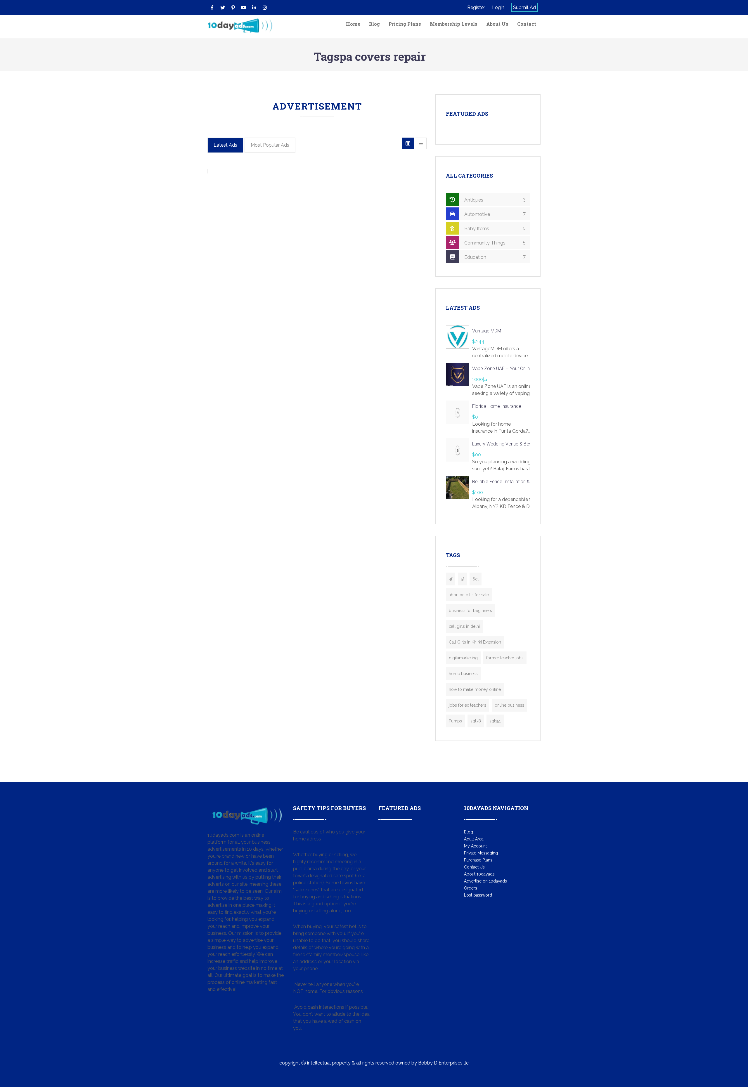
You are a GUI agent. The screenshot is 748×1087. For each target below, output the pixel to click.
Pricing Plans (405, 24)
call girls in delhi (464, 626)
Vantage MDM (486, 331)
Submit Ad (524, 7)
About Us (497, 24)
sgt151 (495, 721)
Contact (526, 24)
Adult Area (474, 839)
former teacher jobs (505, 658)
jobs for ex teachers (467, 705)
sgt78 (475, 721)
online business (509, 705)
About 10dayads (479, 874)
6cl (475, 579)
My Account (475, 846)
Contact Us (474, 867)
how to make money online (475, 689)
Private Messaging (481, 853)
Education (494, 257)
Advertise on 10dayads (485, 881)
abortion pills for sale (469, 594)
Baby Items (494, 228)
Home (353, 24)
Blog (374, 24)
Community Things (494, 243)
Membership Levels (453, 24)
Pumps (455, 721)
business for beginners (470, 610)
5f (462, 579)
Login (498, 7)
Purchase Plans (478, 860)
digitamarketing (463, 658)
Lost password (478, 895)
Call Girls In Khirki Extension (475, 642)
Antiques (494, 200)
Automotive (494, 214)
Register (476, 7)
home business (463, 673)
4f (450, 579)
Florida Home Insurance (496, 406)
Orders (470, 888)
